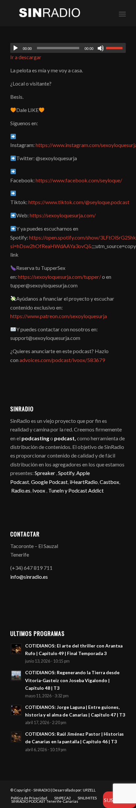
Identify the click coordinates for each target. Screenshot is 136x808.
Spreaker (45, 473)
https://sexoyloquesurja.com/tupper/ (59, 277)
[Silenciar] (100, 48)
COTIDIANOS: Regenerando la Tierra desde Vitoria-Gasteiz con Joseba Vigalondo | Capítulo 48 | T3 (72, 680)
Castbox (109, 482)
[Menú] (122, 13)
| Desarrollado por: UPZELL (73, 790)
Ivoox (38, 490)
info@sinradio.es (29, 576)
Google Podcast (49, 482)
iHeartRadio (83, 482)
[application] (68, 48)
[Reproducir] (15, 48)
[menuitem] (122, 13)
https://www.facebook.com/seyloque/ (79, 180)
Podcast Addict (86, 490)
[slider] (116, 48)
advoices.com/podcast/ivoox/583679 (62, 360)
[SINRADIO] (56, 13)
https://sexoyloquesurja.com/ (63, 215)
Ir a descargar (25, 57)
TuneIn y (58, 490)
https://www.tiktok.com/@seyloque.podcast (78, 202)
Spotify (66, 473)
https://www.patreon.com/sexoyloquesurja (58, 316)
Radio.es (20, 490)
